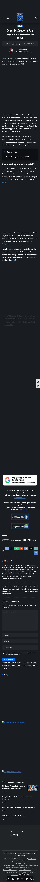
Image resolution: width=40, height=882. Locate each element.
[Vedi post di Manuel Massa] (10, 50)
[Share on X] (13, 43)
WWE (4, 182)
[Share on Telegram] (22, 878)
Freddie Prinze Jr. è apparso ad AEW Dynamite (18, 807)
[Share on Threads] (31, 548)
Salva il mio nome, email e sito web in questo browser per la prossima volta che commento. (19, 653)
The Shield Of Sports (25, 870)
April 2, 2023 (9, 324)
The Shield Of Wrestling (10, 870)
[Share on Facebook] (9, 43)
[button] (4, 18)
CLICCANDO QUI (19, 497)
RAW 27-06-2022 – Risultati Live (13, 816)
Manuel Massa (23, 49)
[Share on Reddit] (18, 878)
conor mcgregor (16, 540)
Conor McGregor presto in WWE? (17, 157)
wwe (35, 540)
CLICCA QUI (24, 510)
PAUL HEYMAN (27, 540)
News (20, 26)
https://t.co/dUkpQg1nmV (25, 318)
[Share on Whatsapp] (13, 878)
